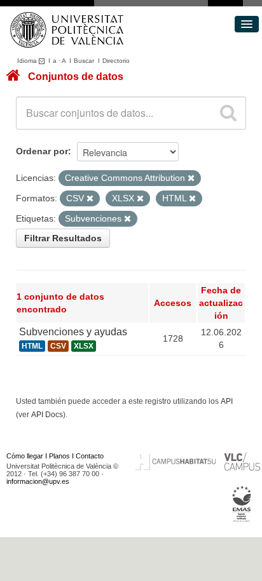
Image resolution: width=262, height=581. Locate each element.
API (227, 401)
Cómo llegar (24, 456)
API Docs (47, 414)
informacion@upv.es (37, 481)
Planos (59, 456)
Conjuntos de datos (75, 76)
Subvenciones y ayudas (73, 331)
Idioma (28, 60)
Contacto (90, 456)
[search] (228, 113)
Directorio (116, 60)
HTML (32, 346)
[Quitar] (191, 178)
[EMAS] (241, 503)
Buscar (84, 60)
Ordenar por (42, 151)
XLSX (83, 346)
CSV (58, 346)
